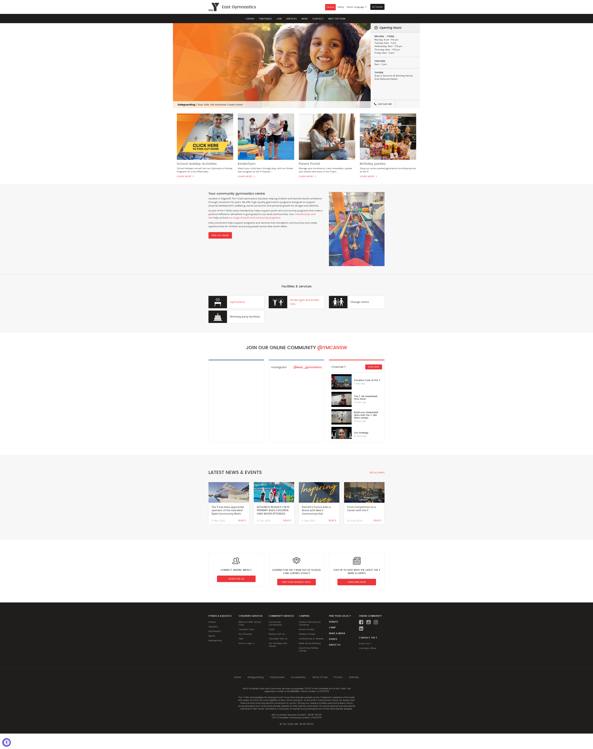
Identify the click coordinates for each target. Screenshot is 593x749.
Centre (250, 19)
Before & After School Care (250, 623)
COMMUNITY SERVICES (281, 616)
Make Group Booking (310, 643)
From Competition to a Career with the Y (361, 508)
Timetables (265, 19)
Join (279, 19)
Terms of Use (320, 677)
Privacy (338, 677)
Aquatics (213, 627)
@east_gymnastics (308, 367)
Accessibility (298, 677)
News (304, 19)
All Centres (377, 7)
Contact (318, 19)
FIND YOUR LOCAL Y (340, 616)
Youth (272, 630)
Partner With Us (277, 634)
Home (237, 677)
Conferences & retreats (311, 639)
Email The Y (365, 644)
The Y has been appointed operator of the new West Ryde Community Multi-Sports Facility (228, 512)
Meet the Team (336, 19)
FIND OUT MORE (220, 235)
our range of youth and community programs (254, 217)
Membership (215, 641)
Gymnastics (237, 302)
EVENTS (333, 639)
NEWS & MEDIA (337, 633)
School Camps (306, 630)
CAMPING (304, 616)
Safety (340, 7)
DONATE (333, 622)
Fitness (212, 622)
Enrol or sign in (246, 643)
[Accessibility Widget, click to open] (6, 742)
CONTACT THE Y (368, 638)
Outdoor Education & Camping (310, 623)
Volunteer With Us (278, 639)
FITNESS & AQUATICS (220, 616)
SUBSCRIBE (373, 367)
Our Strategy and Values (278, 644)
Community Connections (275, 623)
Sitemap (354, 677)
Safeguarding (256, 677)
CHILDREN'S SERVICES (251, 616)
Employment (277, 677)
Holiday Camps (307, 634)
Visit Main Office (367, 648)
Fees (241, 639)
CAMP (332, 628)
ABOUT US (334, 645)
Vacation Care (246, 630)
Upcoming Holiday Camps (308, 649)
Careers (330, 7)
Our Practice (245, 634)
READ (241, 521)
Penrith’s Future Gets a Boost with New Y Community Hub (316, 510)
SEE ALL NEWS (377, 473)
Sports (211, 636)
